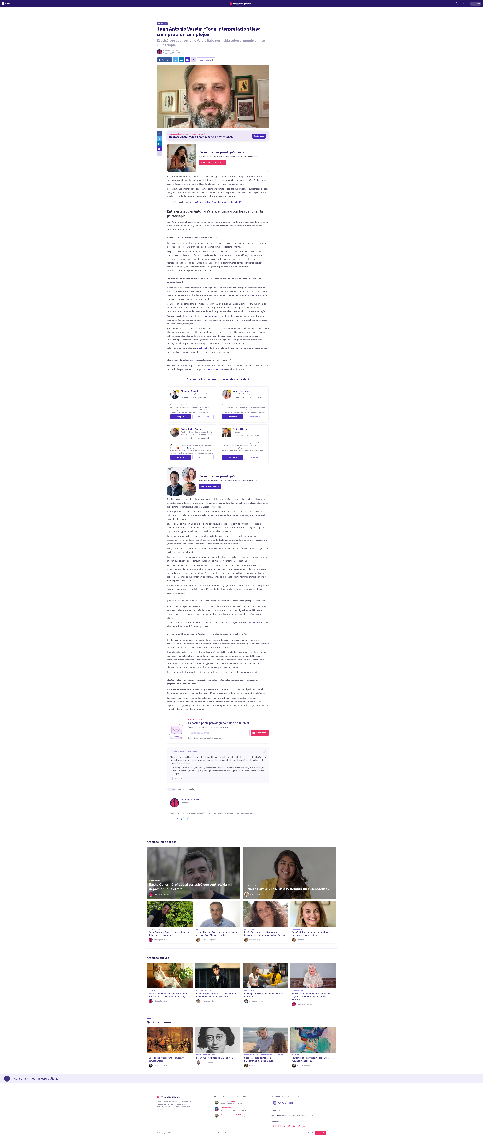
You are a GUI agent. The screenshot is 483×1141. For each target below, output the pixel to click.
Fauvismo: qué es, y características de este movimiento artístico (313, 1059)
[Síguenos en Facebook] (274, 1126)
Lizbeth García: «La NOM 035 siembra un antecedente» (287, 889)
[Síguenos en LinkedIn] (284, 1126)
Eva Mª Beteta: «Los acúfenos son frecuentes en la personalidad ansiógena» (264, 934)
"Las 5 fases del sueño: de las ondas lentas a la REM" (218, 202)
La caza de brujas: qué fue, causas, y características (166, 1059)
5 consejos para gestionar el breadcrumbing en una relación (259, 1059)
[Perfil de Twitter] (187, 819)
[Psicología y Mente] (240, 3)
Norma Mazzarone (241, 391)
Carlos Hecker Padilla (191, 429)
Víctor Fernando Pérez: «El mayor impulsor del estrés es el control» (169, 934)
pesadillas (253, 622)
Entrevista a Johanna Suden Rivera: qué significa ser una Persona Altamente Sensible (311, 996)
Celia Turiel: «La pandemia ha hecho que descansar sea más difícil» (311, 934)
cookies (232, 1133)
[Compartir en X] (159, 138)
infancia (253, 295)
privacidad (224, 1133)
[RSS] (304, 1126)
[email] (187, 59)
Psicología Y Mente (170, 50)
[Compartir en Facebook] (159, 133)
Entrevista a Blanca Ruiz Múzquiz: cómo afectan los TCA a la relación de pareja (168, 995)
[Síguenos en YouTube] (294, 1126)
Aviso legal (215, 1133)
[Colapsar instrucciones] (264, 751)
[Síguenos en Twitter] (279, 1126)
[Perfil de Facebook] (172, 819)
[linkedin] (181, 59)
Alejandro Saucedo (190, 391)
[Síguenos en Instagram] (289, 1126)
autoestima (210, 316)
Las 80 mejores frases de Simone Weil (214, 1057)
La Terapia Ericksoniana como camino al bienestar (263, 995)
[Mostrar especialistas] (7, 1079)
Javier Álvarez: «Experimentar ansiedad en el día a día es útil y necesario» (216, 934)
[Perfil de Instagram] (177, 819)
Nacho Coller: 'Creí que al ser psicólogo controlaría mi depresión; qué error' (190, 886)
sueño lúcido (203, 348)
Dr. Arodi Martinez (241, 429)
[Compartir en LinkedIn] (159, 143)
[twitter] (175, 59)
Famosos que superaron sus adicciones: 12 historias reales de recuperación (216, 995)
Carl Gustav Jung (215, 369)
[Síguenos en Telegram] (299, 1126)
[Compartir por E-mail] (159, 148)
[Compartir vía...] (159, 153)
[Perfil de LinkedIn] (182, 819)
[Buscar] (456, 3)
